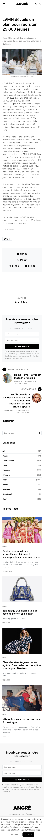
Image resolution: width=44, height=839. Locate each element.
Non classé (7, 494)
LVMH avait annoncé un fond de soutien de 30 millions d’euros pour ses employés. (21, 220)
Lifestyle (6, 475)
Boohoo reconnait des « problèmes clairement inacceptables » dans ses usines (21, 554)
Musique (17, 381)
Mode (4, 480)
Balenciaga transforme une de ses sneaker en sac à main (20, 612)
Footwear (6, 470)
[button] (3, 3)
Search (39, 433)
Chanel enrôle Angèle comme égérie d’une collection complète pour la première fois (21, 665)
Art (3, 451)
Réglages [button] (14, 834)
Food (4, 465)
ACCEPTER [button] (28, 834)
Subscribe (21, 346)
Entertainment (8, 410)
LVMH (28, 86)
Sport (4, 499)
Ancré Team (22, 302)
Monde (5, 484)
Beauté (5, 456)
